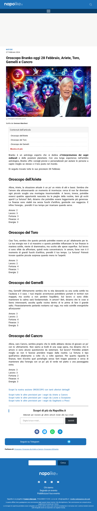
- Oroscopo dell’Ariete (19, 136)
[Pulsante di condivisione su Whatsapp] (52, 431)
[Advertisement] (48, 29)
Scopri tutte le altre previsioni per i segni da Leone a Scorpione (40, 397)
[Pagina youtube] (58, 482)
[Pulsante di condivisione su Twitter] (44, 431)
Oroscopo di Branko (51, 449)
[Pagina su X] (52, 482)
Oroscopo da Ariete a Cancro (32, 449)
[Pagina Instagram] (45, 482)
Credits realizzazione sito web (80, 499)
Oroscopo (18, 449)
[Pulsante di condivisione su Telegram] (60, 431)
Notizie (9, 50)
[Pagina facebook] (39, 482)
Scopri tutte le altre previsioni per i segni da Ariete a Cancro (38, 394)
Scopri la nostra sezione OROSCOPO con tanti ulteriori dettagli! (39, 389)
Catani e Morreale (30, 499)
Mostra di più (16, 149)
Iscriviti (71, 421)
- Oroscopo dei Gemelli (19, 144)
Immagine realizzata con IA (17, 118)
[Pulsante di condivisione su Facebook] (37, 431)
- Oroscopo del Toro (18, 140)
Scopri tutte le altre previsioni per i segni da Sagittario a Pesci (39, 400)
